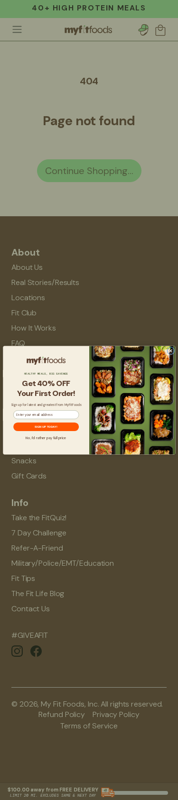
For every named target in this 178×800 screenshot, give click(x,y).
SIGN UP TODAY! (46, 426)
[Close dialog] (170, 350)
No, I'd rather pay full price (46, 438)
